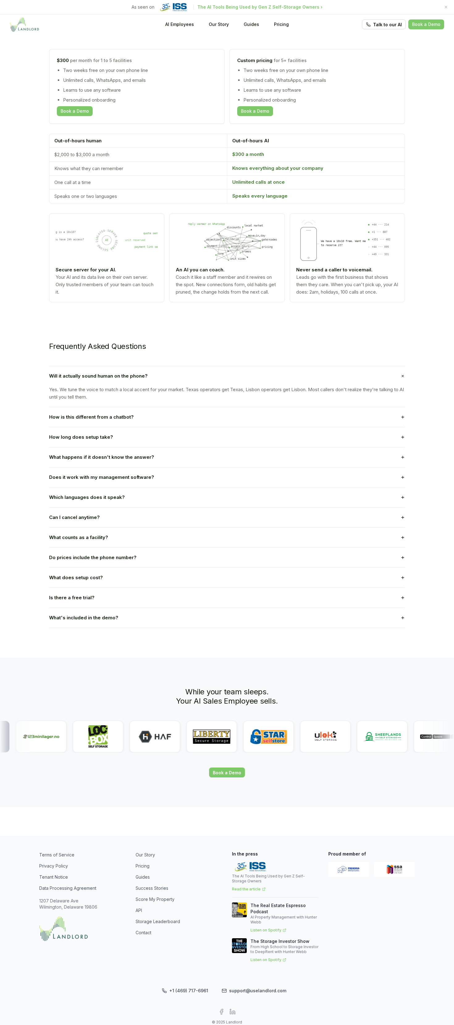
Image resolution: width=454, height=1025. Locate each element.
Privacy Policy (53, 865)
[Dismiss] (446, 7)
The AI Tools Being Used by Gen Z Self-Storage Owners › (259, 7)
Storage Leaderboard (158, 921)
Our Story (219, 24)
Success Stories (152, 888)
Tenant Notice (53, 877)
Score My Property (155, 899)
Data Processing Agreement (67, 888)
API (139, 910)
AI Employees (179, 24)
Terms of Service (56, 854)
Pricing (281, 24)
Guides (251, 24)
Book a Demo (426, 24)
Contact (143, 932)
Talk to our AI (387, 24)
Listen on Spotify (265, 930)
